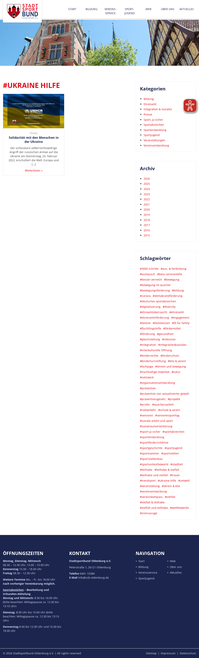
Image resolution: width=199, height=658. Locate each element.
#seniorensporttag (167, 415)
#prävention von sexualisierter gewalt (164, 393)
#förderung (147, 334)
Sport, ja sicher (153, 119)
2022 (147, 199)
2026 (147, 178)
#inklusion (169, 339)
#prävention (148, 388)
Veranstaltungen (154, 140)
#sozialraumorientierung (156, 426)
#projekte (174, 399)
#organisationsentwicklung (157, 383)
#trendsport (148, 480)
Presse (34, 133)
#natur (176, 372)
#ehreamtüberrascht (153, 312)
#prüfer (145, 404)
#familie (145, 323)
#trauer (175, 475)
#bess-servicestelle (169, 274)
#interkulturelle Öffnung (156, 350)
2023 (147, 194)
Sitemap (151, 653)
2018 (147, 220)
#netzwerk (147, 377)
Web (148, 9)
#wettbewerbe (179, 508)
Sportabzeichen (154, 125)
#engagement (180, 317)
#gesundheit (165, 334)
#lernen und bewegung (170, 366)
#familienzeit (161, 323)
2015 (147, 235)
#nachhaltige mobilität (154, 372)
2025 (147, 184)
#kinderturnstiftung (153, 361)
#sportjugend (173, 448)
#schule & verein (169, 410)
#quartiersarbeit (163, 404)
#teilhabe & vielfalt (166, 470)
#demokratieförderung (167, 296)
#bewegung (171, 279)
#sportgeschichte (151, 448)
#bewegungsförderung (155, 290)
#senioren (146, 415)
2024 (147, 189)
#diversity (169, 307)
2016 (147, 230)
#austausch (147, 274)
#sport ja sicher (150, 431)
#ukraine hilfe (167, 480)
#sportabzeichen (173, 431)
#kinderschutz (170, 355)
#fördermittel (172, 328)
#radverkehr (148, 410)
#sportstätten (170, 453)
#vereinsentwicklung (153, 491)
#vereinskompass (151, 497)
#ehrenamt (176, 312)
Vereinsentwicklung (156, 145)
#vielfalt (170, 497)
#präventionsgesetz (153, 399)
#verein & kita (171, 486)
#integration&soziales (172, 345)
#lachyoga (146, 366)
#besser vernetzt (151, 279)
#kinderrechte (149, 355)
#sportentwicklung (152, 437)
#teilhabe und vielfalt (154, 475)
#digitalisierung (150, 307)
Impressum (168, 653)
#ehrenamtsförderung (154, 317)
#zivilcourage (148, 513)
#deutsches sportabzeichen (158, 301)
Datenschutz (188, 653)
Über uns (167, 9)
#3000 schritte (149, 268)
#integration (148, 345)
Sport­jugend (129, 11)
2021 (147, 204)
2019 (147, 215)
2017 (147, 225)
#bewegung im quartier (155, 285)
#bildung (178, 290)
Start (72, 9)
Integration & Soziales (158, 109)
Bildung (91, 9)
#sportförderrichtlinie (154, 442)
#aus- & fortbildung (173, 268)
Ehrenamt (150, 104)
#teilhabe (146, 470)
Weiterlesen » (34, 170)
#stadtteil (176, 464)
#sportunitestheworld (154, 464)
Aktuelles (186, 9)
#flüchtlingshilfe (150, 328)
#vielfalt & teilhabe (152, 502)
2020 (147, 209)
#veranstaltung (150, 486)
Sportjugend (152, 135)
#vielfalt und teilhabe (154, 508)
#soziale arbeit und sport (156, 421)
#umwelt (184, 480)
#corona (145, 296)
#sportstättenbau (151, 459)
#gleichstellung (150, 339)
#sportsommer (149, 453)
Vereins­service (110, 11)
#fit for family (180, 323)
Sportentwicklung (155, 130)
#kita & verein (177, 361)
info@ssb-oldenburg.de (93, 577)
